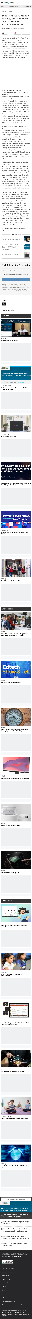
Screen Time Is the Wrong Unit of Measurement (15, 1244)
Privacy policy (5, 1275)
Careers (4, 1286)
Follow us (18, 33)
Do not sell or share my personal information (14, 1305)
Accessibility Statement (8, 1301)
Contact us (5, 1297)
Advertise (4, 1290)
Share (5, 33)
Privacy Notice (23, 286)
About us (4, 1294)
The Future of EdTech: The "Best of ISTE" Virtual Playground (15, 1216)
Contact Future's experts (8, 1272)
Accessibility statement (8, 1283)
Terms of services (21, 284)
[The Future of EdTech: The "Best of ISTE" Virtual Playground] (16, 1210)
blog (3, 304)
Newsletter (27, 33)
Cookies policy (6, 1279)
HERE (8, 230)
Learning (4, 11)
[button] (2, 2)
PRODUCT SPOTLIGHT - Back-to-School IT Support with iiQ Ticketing (16, 1237)
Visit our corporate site (14, 1256)
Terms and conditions (8, 1268)
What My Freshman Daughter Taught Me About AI (16, 1223)
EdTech (10, 11)
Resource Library (13, 6)
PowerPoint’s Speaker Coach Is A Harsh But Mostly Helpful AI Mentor (15, 1230)
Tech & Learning (7, 28)
